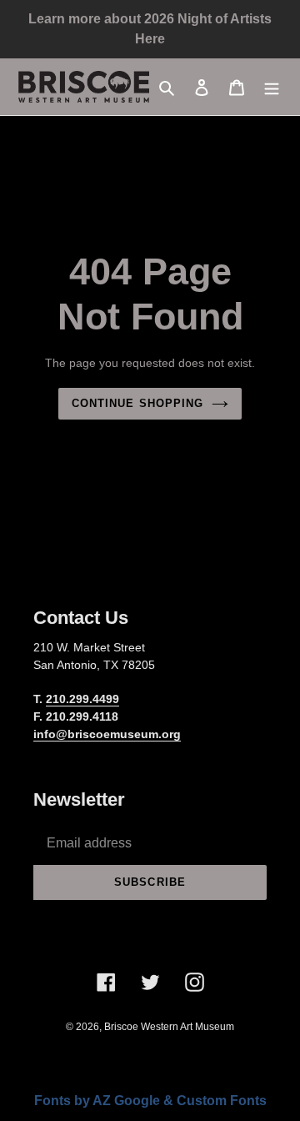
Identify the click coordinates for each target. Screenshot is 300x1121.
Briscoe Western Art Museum (169, 1027)
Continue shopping (137, 403)
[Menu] (271, 87)
